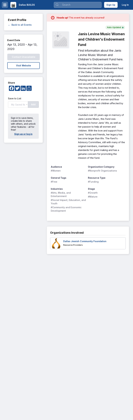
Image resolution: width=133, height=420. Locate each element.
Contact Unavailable (23, 57)
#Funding (93, 181)
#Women (56, 170)
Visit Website (23, 65)
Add (33, 104)
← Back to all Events (20, 24)
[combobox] (78, 5)
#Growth (93, 192)
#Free (54, 181)
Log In (125, 4)
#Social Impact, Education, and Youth (68, 202)
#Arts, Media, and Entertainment (61, 194)
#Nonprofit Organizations (102, 170)
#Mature (92, 196)
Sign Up (110, 4)
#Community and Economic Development (66, 209)
